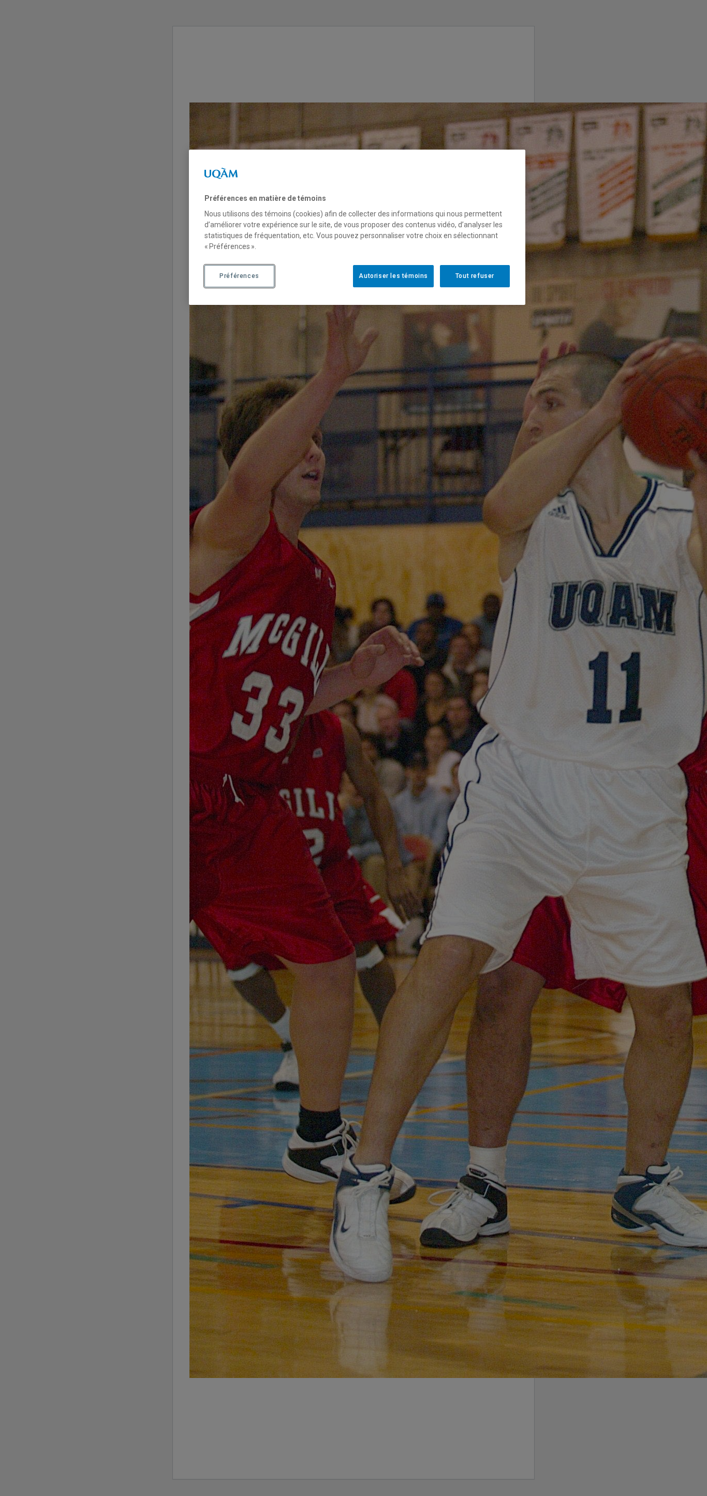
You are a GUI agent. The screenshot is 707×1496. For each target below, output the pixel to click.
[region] (357, 227)
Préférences (239, 276)
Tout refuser (474, 276)
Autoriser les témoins (393, 276)
